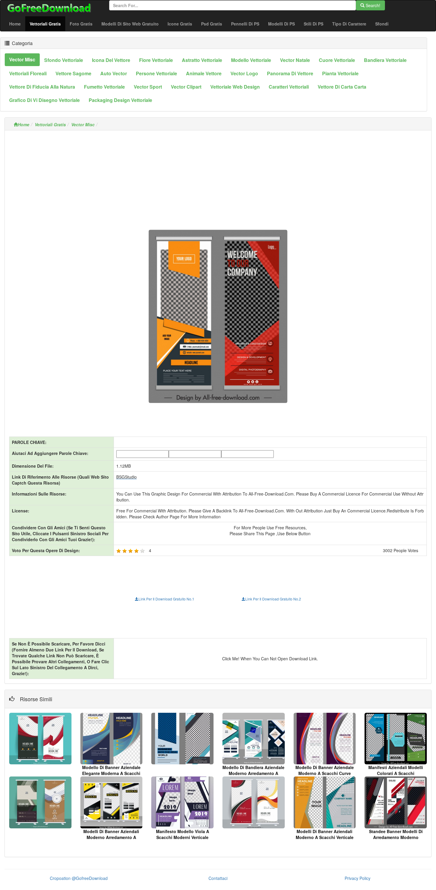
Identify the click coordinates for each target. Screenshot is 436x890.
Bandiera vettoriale (385, 60)
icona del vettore (111, 60)
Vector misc (22, 59)
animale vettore (204, 73)
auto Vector (113, 73)
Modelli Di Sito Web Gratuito (130, 24)
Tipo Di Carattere (349, 24)
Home (15, 24)
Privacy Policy (357, 878)
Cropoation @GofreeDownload (79, 878)
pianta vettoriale (340, 73)
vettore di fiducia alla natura (42, 86)
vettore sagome (73, 73)
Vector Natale (295, 60)
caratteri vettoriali (289, 86)
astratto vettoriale (202, 60)
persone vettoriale (156, 73)
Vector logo (244, 73)
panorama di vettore (290, 73)
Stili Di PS (313, 24)
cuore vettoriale (337, 60)
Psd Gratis (211, 24)
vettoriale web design (235, 86)
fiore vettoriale (156, 60)
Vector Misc (83, 124)
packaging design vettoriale (120, 100)
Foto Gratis (81, 24)
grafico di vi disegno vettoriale (44, 100)
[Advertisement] (218, 176)
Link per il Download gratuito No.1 (166, 598)
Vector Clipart (186, 86)
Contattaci (218, 878)
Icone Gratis (180, 24)
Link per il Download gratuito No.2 (273, 598)
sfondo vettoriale (63, 60)
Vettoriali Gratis (47, 23)
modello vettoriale (251, 60)
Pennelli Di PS (245, 24)
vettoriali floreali (28, 73)
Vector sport (148, 86)
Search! (372, 5)
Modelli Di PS (281, 24)
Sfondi (382, 24)
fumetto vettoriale (104, 86)
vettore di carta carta (342, 86)
